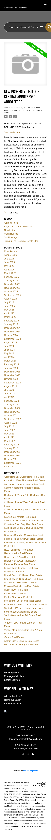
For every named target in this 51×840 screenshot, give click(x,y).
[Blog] (33, 754)
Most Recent (10, 251)
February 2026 (11, 277)
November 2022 (12, 412)
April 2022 (9, 437)
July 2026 (9, 258)
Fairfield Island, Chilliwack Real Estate (23, 539)
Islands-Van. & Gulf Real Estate (20, 561)
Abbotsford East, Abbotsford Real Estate (24, 477)
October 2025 (11, 291)
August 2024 (10, 342)
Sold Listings (10, 237)
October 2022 (11, 415)
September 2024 (12, 339)
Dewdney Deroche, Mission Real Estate (24, 535)
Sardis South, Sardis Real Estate (20, 612)
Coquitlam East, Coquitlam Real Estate (23, 524)
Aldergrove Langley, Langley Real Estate (24, 484)
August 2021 (10, 466)
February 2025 (11, 320)
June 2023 (9, 393)
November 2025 (12, 288)
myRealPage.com (30, 771)
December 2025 (12, 284)
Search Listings (12, 680)
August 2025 (10, 299)
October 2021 (11, 459)
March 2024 (10, 361)
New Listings (10, 230)
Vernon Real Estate (14, 637)
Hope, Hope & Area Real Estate (20, 557)
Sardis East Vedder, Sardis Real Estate (23, 608)
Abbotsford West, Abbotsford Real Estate (24, 480)
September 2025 (12, 295)
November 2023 (12, 375)
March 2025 (10, 317)
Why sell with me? (13, 696)
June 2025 (9, 306)
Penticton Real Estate (15, 593)
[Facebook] (18, 754)
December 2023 (12, 371)
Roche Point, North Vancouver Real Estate (25, 604)
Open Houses (11, 234)
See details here (12, 132)
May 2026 (9, 266)
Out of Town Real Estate (16, 590)
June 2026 (9, 262)
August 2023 (10, 386)
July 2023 (9, 390)
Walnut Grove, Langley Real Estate (21, 641)
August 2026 (10, 255)
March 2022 (10, 441)
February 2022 (11, 444)
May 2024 (9, 353)
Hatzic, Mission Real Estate (18, 553)
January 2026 (11, 280)
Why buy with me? (13, 672)
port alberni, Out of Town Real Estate (22, 601)
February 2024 (11, 364)
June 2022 (9, 430)
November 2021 (12, 455)
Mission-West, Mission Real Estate (21, 586)
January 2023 (11, 404)
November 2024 (12, 331)
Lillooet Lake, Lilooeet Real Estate (21, 568)
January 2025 (11, 324)
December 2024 (12, 328)
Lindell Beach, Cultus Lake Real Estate (23, 579)
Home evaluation (12, 700)
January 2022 (11, 448)
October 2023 (11, 379)
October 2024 (11, 335)
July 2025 (9, 302)
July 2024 (9, 346)
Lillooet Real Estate (14, 571)
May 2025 (9, 309)
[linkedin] (28, 754)
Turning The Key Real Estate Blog (21, 241)
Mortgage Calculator (14, 676)
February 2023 (11, 401)
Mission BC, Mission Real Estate (20, 582)
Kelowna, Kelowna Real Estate (19, 564)
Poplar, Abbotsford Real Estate (19, 597)
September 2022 (12, 419)
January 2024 (11, 368)
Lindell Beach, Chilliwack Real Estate (23, 575)
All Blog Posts (11, 223)
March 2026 (10, 273)
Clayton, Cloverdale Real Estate (20, 517)
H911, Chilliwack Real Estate (18, 550)
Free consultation (13, 703)
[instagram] (23, 754)
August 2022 (10, 423)
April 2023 (9, 397)
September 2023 (12, 382)
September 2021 (12, 463)
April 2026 (9, 269)
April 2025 (9, 313)
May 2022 (9, 433)
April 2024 (9, 357)
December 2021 (12, 452)
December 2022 (12, 408)
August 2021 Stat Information (18, 226)
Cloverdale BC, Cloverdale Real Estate (23, 520)
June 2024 (9, 350)
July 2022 (9, 426)
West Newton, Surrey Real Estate (21, 644)
